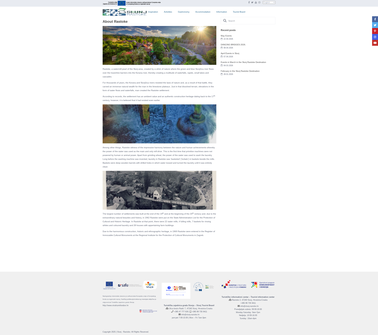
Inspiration (153, 12)
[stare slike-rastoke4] (112, 252)
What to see (136, 12)
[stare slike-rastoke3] (169, 252)
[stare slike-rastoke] (131, 252)
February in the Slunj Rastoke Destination (240, 71)
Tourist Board (239, 12)
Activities (168, 12)
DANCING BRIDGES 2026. (233, 44)
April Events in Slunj (230, 53)
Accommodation (202, 12)
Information (221, 12)
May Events (226, 36)
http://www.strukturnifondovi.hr (115, 305)
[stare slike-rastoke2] (150, 252)
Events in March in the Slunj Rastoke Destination (243, 62)
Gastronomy (183, 12)
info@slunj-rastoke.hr (190, 314)
